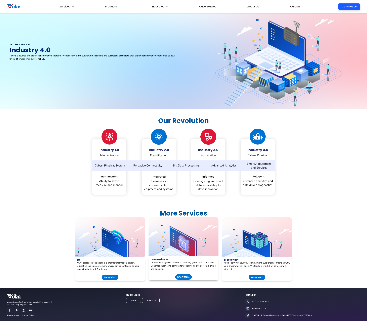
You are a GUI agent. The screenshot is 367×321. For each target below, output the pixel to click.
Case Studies (207, 6)
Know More (110, 277)
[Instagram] (23, 310)
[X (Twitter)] (16, 310)
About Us (253, 6)
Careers (295, 6)
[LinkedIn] (30, 310)
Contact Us (349, 6)
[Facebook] (10, 310)
